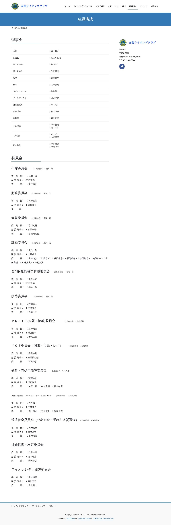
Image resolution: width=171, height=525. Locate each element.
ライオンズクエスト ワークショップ (29, 506)
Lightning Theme (84, 518)
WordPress (71, 518)
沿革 (51, 506)
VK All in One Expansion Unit (103, 518)
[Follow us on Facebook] (122, 66)
